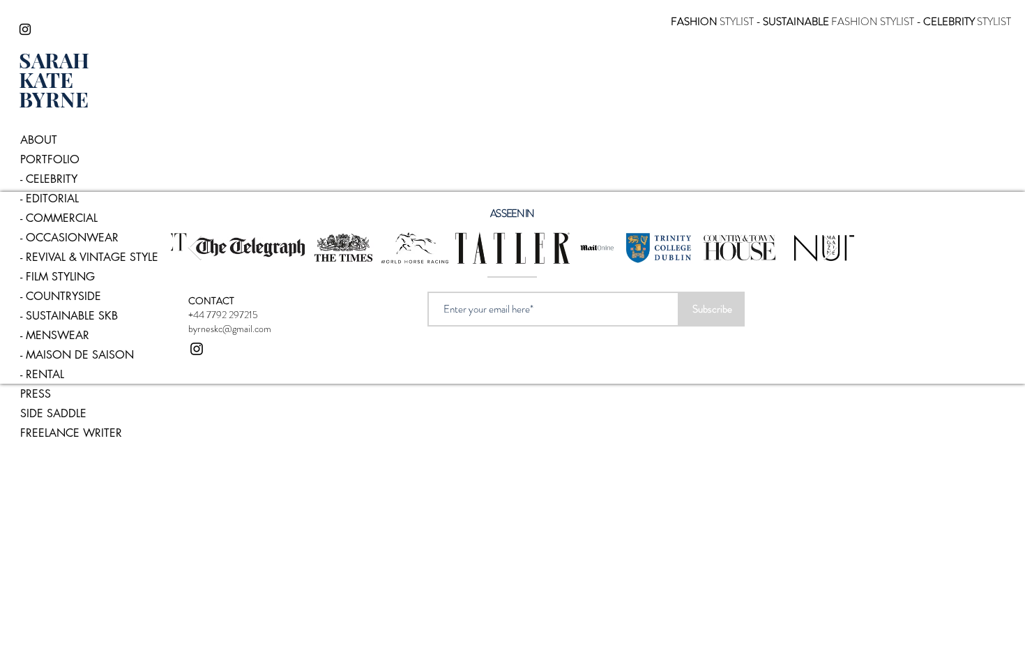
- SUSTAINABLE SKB (69, 315)
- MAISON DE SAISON (77, 354)
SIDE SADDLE (53, 413)
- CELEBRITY (48, 179)
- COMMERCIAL (59, 218)
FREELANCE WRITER (71, 433)
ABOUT (38, 140)
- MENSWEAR (54, 335)
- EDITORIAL (49, 198)
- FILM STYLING (57, 276)
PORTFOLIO (49, 159)
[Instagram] (25, 29)
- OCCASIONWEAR (69, 237)
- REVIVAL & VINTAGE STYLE (84, 257)
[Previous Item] (195, 248)
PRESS (35, 394)
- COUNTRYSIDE (60, 296)
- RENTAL (42, 374)
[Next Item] (830, 248)
